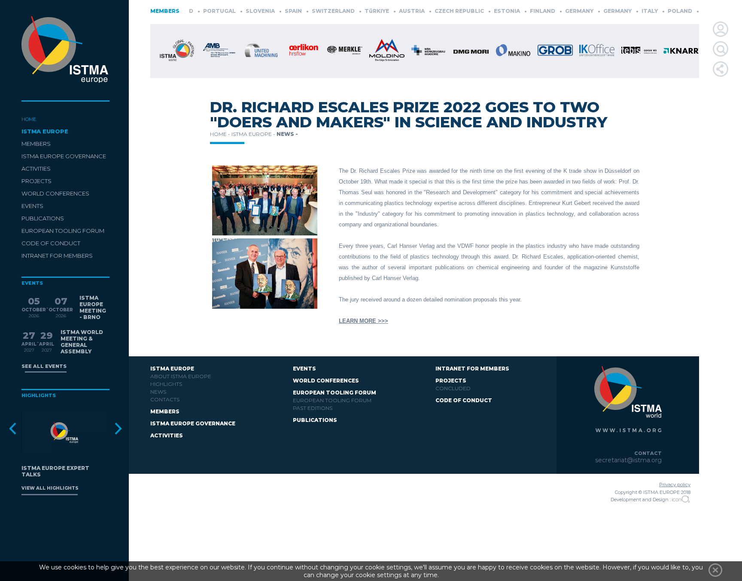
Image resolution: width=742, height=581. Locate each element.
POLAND (666, 11)
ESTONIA (493, 11)
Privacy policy (674, 485)
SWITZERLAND (319, 11)
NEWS (158, 391)
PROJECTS (36, 181)
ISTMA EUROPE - (254, 134)
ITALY (636, 11)
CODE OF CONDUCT (50, 243)
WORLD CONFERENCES (55, 193)
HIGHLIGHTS (166, 384)
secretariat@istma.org (628, 460)
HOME (28, 119)
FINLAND (528, 11)
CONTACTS (164, 399)
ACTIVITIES (36, 168)
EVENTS (32, 205)
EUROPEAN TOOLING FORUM (62, 230)
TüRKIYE (363, 11)
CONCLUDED (453, 388)
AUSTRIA (397, 11)
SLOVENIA (246, 11)
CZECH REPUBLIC (445, 11)
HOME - (220, 134)
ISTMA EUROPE (44, 131)
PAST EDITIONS (312, 408)
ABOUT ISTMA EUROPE (180, 376)
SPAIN (279, 11)
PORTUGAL (205, 11)
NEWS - (287, 134)
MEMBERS (36, 143)
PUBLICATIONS (42, 218)
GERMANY (565, 11)
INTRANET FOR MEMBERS (57, 255)
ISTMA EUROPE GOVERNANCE (63, 156)
